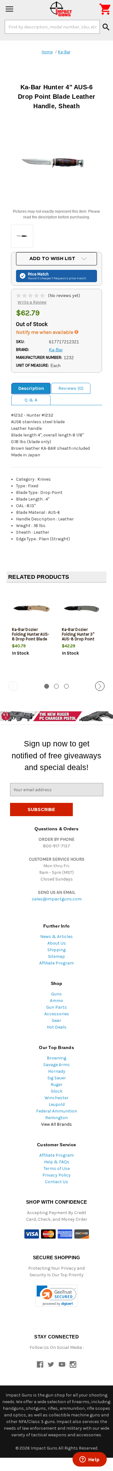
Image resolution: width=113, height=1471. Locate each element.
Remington (56, 1117)
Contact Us (56, 1181)
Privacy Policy (56, 1175)
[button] (57, 1295)
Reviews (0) (70, 388)
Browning (56, 1058)
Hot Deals (57, 1027)
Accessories (56, 1014)
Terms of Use (57, 1168)
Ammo (56, 1000)
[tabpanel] (31, 632)
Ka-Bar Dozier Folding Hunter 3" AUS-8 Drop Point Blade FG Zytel (78, 636)
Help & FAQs (56, 1162)
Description (31, 388)
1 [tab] (46, 686)
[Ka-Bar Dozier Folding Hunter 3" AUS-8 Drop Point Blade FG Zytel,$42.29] (81, 608)
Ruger (56, 1084)
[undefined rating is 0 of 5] (31, 295)
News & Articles (56, 936)
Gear (56, 1020)
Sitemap (56, 956)
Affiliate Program (56, 963)
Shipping (56, 949)
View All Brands (56, 1124)
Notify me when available (45, 332)
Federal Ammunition (56, 1111)
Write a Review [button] (32, 302)
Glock (56, 1091)
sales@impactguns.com (57, 899)
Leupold (57, 1104)
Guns (56, 994)
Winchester (56, 1097)
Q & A (30, 400)
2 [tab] (56, 686)
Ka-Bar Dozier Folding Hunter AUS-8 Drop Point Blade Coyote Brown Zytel (31, 636)
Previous (13, 686)
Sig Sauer (56, 1078)
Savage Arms (56, 1064)
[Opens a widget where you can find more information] (89, 1460)
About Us (56, 943)
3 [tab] (66, 686)
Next (100, 686)
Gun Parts (56, 1007)
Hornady (56, 1071)
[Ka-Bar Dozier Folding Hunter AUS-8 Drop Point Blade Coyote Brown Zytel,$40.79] (31, 608)
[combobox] (52, 27)
